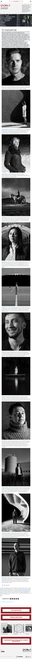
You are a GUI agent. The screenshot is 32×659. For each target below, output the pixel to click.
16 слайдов (15, 633)
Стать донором (16, 610)
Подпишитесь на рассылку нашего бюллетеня (16, 641)
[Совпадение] (4, 585)
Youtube (2, 650)
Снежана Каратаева (5, 487)
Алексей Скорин (4, 217)
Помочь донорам (16, 617)
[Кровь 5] (3, 585)
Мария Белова (4, 396)
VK (1, 649)
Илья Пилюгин (4, 351)
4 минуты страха (4, 633)
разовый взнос (26, 591)
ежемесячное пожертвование (23, 590)
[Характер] (8, 585)
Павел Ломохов (4, 532)
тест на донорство (16, 1)
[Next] (30, 628)
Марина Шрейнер (4, 261)
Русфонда (1, 588)
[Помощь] (6, 585)
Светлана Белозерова (5, 129)
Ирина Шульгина (4, 307)
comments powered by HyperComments (6, 601)
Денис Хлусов (4, 86)
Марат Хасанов (4, 577)
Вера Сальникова (4, 173)
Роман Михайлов (4, 440)
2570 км (27, 633)
